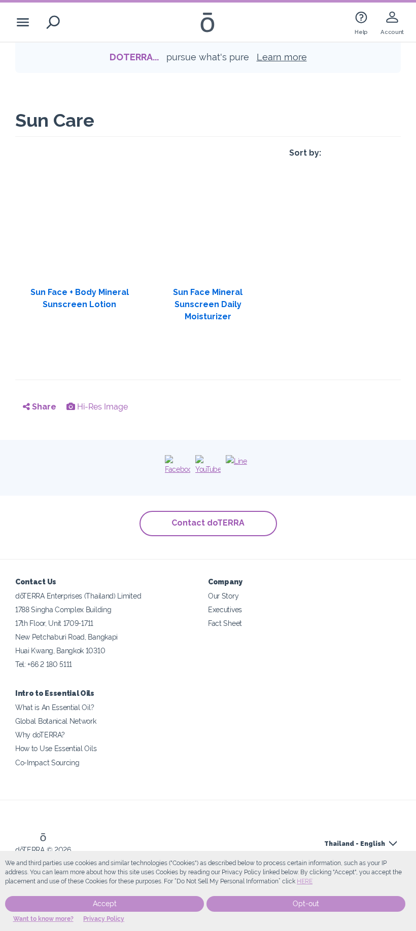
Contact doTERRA (208, 523)
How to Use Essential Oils (55, 748)
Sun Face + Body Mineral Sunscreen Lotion (79, 298)
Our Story (223, 595)
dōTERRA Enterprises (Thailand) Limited (78, 595)
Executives (225, 609)
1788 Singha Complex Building (63, 609)
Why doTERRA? (39, 734)
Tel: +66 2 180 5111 (43, 664)
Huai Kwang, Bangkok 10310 (60, 650)
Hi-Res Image (101, 407)
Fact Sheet (225, 623)
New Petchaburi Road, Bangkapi (66, 636)
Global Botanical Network (55, 721)
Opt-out (306, 904)
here (305, 881)
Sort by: (305, 153)
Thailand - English (354, 843)
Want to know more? (43, 918)
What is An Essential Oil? (54, 707)
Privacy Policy (103, 918)
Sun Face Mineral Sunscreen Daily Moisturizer (207, 304)
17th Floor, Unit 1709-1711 (54, 623)
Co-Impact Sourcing (47, 762)
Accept (105, 904)
